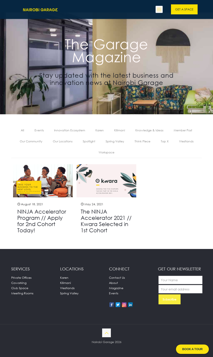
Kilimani (119, 130)
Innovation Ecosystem (69, 130)
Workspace (106, 152)
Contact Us (117, 277)
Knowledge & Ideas (149, 130)
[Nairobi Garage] (40, 9)
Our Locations (62, 141)
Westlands (186, 141)
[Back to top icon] (106, 332)
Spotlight (89, 141)
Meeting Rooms (22, 293)
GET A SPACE (184, 9)
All (22, 130)
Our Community (31, 141)
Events (39, 130)
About (113, 283)
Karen (99, 130)
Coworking (18, 283)
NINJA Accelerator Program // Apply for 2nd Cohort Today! (41, 221)
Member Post (183, 130)
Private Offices (21, 277)
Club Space (19, 288)
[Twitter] (117, 304)
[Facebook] (111, 304)
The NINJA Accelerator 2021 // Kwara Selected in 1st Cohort (106, 221)
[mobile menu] (159, 9)
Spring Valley (115, 141)
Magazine (116, 288)
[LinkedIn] (130, 304)
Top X (165, 141)
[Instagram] (124, 304)
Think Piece (142, 141)
